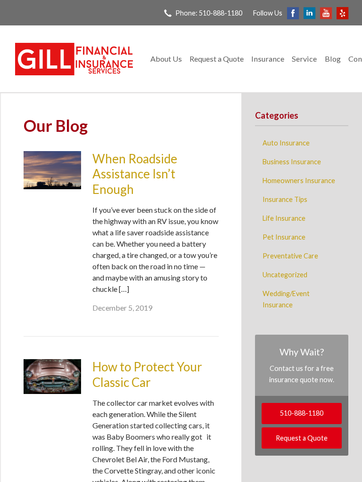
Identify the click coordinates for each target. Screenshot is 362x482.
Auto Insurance (286, 143)
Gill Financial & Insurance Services (74, 59)
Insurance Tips (285, 199)
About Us (166, 58)
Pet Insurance (284, 237)
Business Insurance (292, 162)
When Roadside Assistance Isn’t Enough (134, 174)
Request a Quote (216, 58)
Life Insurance (284, 218)
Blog (333, 58)
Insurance (267, 58)
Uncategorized (285, 275)
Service (304, 58)
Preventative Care (290, 256)
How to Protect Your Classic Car (147, 374)
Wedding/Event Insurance (286, 299)
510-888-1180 (301, 413)
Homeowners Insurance (299, 181)
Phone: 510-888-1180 (208, 13)
